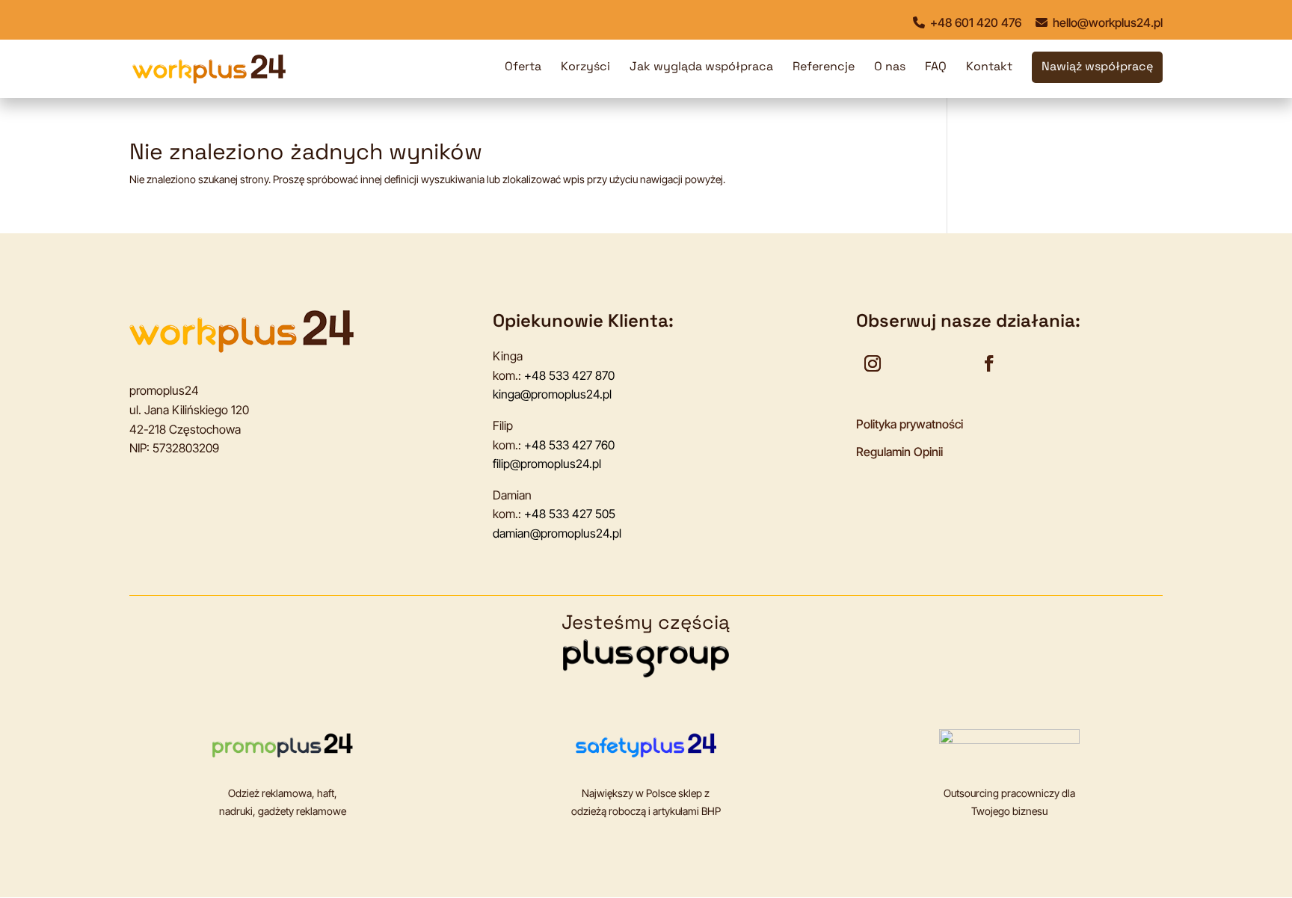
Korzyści (585, 67)
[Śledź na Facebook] (989, 363)
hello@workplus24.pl (1106, 22)
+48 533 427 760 (569, 444)
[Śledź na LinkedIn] (950, 363)
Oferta (523, 67)
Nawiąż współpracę (1097, 67)
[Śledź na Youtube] (911, 363)
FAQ (936, 67)
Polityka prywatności (909, 423)
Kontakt (989, 67)
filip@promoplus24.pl (547, 463)
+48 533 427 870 (569, 375)
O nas (889, 67)
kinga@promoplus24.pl (552, 394)
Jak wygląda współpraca (701, 67)
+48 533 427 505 (569, 513)
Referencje (824, 67)
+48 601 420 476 (974, 22)
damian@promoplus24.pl (557, 533)
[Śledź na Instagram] (872, 363)
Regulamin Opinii (899, 451)
